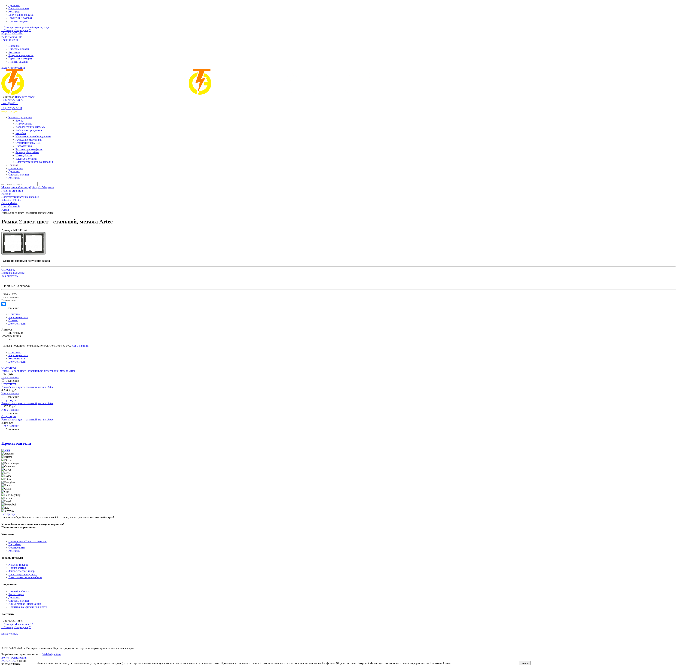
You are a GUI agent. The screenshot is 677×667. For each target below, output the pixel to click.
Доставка (14, 5)
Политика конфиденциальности (27, 606)
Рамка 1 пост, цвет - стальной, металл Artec (27, 403)
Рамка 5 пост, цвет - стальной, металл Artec (27, 387)
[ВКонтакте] (3, 304)
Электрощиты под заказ (22, 574)
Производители (16, 443)
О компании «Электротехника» (27, 541)
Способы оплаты (18, 8)
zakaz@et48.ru (9, 103)
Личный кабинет (18, 591)
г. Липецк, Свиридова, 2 (16, 30)
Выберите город (25, 96)
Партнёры (14, 544)
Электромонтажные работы (25, 577)
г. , (17, 624)
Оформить (48, 187)
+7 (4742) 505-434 (12, 36)
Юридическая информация (24, 603)
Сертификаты (16, 547)
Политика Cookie (440, 663)
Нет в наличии (80, 345)
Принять (524, 663)
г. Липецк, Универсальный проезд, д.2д (25, 27)
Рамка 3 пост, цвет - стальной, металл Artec (27, 419)
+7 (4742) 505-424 (12, 33)
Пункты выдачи (18, 21)
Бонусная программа (20, 14)
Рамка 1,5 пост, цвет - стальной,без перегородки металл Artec (38, 370)
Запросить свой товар (21, 570)
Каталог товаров (18, 564)
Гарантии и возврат (20, 17)
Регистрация (16, 594)
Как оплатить (9, 275)
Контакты (14, 11)
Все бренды (8, 514)
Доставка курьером (13, 272)
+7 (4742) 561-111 (11, 108)
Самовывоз (8, 269)
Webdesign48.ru (51, 654)
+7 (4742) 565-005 (12, 100)
